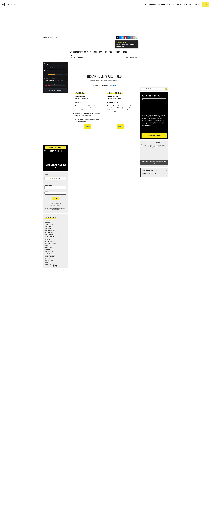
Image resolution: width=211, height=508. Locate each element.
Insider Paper (48, 253)
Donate (191, 5)
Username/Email (48, 185)
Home (145, 5)
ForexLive (47, 240)
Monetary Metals (49, 264)
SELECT (88, 126)
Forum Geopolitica (50, 242)
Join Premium (152, 5)
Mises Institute (49, 260)
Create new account (55, 203)
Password (47, 191)
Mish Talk (47, 262)
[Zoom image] (154, 105)
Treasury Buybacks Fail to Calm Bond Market (53, 81)
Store (186, 5)
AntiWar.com (48, 223)
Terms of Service (54, 209)
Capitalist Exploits (50, 230)
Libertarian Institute (50, 255)
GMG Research (48, 247)
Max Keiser (47, 259)
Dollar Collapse (49, 234)
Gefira (46, 245)
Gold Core (47, 249)
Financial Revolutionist (51, 238)
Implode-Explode (49, 251)
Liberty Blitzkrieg (49, 257)
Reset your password (55, 205)
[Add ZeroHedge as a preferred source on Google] (136, 37)
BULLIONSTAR (48, 228)
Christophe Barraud (50, 232)
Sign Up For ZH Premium (154, 135)
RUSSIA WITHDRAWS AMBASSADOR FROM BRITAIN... (55, 69)
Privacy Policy (62, 208)
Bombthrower (48, 226)
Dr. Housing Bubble (50, 236)
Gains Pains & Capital (50, 243)
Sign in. (113, 85)
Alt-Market (48, 221)
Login (55, 198)
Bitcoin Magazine (49, 225)
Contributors (161, 5)
